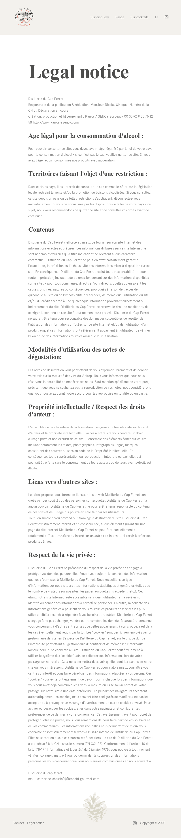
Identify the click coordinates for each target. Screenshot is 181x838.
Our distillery (99, 17)
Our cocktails (139, 17)
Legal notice (35, 823)
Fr (156, 17)
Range (119, 17)
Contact (18, 823)
